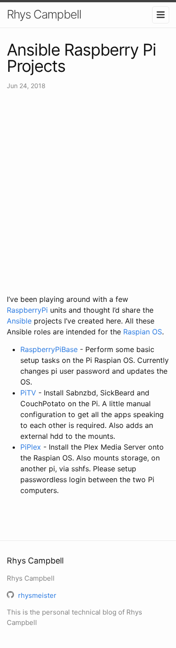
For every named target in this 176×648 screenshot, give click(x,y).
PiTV (28, 392)
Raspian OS (142, 331)
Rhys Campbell (44, 14)
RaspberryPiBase (49, 349)
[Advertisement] (88, 192)
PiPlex (30, 446)
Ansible (19, 320)
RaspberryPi (27, 310)
